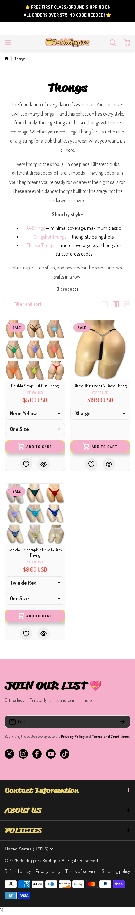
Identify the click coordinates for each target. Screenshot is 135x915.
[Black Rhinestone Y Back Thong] (100, 350)
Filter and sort (28, 304)
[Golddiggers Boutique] (67, 42)
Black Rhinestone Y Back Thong (100, 385)
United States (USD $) (27, 848)
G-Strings (36, 228)
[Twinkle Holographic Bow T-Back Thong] (35, 514)
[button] (127, 42)
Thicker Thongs (41, 245)
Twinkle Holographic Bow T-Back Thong (35, 552)
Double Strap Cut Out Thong (35, 385)
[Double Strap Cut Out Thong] (35, 350)
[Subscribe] (122, 721)
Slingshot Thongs (50, 237)
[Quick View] (43, 464)
